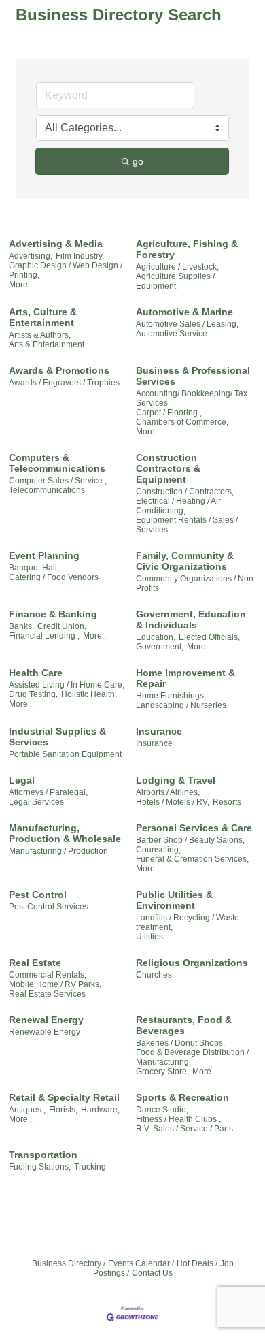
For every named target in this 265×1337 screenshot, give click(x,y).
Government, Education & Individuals (191, 619)
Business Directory (66, 1263)
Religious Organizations (192, 962)
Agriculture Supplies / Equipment (175, 281)
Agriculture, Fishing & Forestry (187, 249)
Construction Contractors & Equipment (168, 468)
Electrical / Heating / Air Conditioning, (178, 505)
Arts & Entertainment (46, 344)
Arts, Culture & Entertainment (43, 317)
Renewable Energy (44, 1032)
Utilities (149, 936)
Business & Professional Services (193, 376)
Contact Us (152, 1273)
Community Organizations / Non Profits (194, 583)
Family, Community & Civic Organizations (185, 561)
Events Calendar (139, 1263)
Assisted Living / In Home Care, (66, 685)
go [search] (137, 161)
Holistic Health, (89, 694)
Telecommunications (47, 490)
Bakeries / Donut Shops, (180, 1043)
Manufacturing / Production (58, 851)
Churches (154, 975)
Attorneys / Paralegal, (48, 792)
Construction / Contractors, (185, 491)
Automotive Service (171, 333)
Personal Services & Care (194, 827)
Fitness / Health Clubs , (178, 1119)
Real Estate (35, 962)
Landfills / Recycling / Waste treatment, (187, 922)
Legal (22, 780)
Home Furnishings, (171, 695)
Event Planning (44, 555)
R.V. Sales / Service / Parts (184, 1128)
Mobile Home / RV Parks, (55, 984)
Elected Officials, (209, 637)
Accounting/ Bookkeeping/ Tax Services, (191, 398)
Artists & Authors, (40, 335)
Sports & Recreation (182, 1097)
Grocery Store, (162, 1071)
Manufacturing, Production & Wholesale (65, 833)
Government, (159, 646)
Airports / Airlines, (168, 792)
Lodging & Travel (175, 780)
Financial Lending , (44, 636)
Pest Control (38, 894)
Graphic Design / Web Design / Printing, (65, 270)
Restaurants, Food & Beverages (184, 1025)
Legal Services (36, 802)
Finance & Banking (53, 614)
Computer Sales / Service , (58, 480)
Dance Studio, (162, 1109)
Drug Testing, (33, 694)
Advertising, (30, 256)
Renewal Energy (46, 1019)
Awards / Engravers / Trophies (64, 382)
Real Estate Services (47, 994)
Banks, (21, 626)
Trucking (90, 1167)
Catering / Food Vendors (54, 577)
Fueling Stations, (40, 1167)
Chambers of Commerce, (182, 422)
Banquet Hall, (34, 568)
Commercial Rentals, (47, 975)
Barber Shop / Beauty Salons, (190, 840)
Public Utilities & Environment (174, 900)
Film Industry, (80, 256)
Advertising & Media (56, 243)
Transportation (43, 1154)
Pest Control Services (48, 907)
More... (21, 284)
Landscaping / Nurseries (181, 705)
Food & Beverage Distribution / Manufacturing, (192, 1057)
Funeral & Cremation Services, (192, 859)
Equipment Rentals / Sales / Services (187, 524)
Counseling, (158, 849)
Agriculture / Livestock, (177, 267)
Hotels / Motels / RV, (172, 802)
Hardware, (100, 1109)
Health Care (36, 672)
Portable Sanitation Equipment (65, 754)
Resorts (227, 802)
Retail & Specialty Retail (64, 1097)
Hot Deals (195, 1263)
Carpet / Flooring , (169, 412)
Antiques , (27, 1109)
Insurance (159, 731)
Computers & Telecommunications (57, 463)
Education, (155, 637)
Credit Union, (61, 626)
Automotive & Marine (184, 311)
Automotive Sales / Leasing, (187, 324)
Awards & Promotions (59, 370)
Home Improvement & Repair (185, 678)
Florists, (63, 1109)
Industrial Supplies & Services (57, 736)
